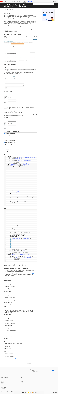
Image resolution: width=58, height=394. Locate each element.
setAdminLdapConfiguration (10, 133)
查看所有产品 (3, 388)
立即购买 (30, 1)
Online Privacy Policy (13, 358)
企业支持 (22, 381)
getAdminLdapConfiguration (10, 135)
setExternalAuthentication (10, 140)
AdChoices (55, 392)
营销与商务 (18, 1)
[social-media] (9, 391)
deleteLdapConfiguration (9, 138)
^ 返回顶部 (53, 370)
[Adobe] (2, 1)
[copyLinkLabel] (27, 366)
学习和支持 (24, 1)
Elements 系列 (3, 386)
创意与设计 (6, 1)
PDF (2, 383)
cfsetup (33, 273)
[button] (53, 1)
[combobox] (43, 4)
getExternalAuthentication (10, 142)
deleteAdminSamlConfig (9, 144)
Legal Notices (6, 358)
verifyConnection (8, 149)
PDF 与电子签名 (12, 1)
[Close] (42, 392)
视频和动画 (2, 382)
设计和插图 (2, 381)
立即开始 (33, 373)
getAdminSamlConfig (9, 146)
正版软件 (22, 382)
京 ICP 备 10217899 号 (47, 391)
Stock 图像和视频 (3, 387)
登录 (55, 1)
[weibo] (7, 391)
